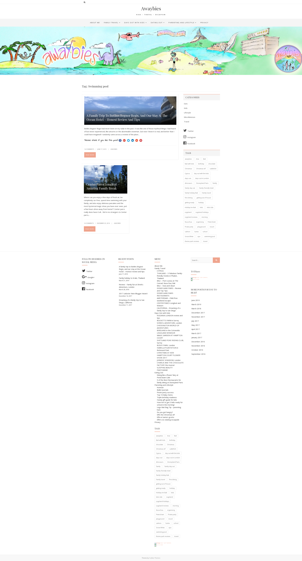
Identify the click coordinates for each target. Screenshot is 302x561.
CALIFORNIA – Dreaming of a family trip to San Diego (168, 309)
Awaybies (151, 8)
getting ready (189, 202)
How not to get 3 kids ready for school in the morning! (170, 403)
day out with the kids (201, 173)
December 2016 (198, 341)
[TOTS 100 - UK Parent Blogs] (164, 543)
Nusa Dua (188, 222)
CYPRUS (160, 271)
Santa (196, 232)
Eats (186, 103)
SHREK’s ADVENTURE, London (169, 323)
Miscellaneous (189, 117)
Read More (90, 155)
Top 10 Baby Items (165, 395)
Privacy (204, 23)
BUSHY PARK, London (166, 345)
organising (200, 222)
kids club (210, 207)
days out (188, 178)
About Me (95, 23)
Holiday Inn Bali (190, 207)
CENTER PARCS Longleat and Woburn (169, 304)
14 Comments (89, 149)
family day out (190, 188)
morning (205, 217)
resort (212, 227)
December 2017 (198, 312)
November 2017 (198, 317)
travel (205, 241)
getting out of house (204, 198)
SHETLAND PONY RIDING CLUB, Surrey (170, 341)
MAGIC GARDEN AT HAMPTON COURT (169, 336)
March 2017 (196, 333)
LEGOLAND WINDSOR (166, 333)
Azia (197, 159)
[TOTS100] (159, 545)
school (205, 232)
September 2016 (198, 354)
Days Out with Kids (134, 23)
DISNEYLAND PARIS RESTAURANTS (165, 294)
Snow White (189, 236)
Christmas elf (201, 169)
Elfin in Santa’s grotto (165, 417)
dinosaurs (188, 183)
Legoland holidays (202, 212)
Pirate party (189, 227)
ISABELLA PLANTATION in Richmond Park (167, 349)
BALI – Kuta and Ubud (166, 286)
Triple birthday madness (167, 397)
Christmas (188, 169)
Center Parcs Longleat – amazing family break (103, 186)
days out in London (202, 178)
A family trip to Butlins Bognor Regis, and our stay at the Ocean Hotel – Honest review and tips (127, 118)
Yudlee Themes (154, 558)
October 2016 (197, 350)
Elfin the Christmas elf (166, 415)
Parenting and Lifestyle (181, 23)
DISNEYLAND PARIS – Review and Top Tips (169, 289)
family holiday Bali (191, 193)
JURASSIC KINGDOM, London (168, 360)
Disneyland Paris (202, 183)
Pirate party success (165, 392)
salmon (187, 232)
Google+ (91, 277)
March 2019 (196, 304)
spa (198, 236)
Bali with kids (189, 164)
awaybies (188, 159)
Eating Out (157, 23)
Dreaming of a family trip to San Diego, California (131, 301)
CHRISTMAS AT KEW (165, 353)
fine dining (188, 198)
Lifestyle (187, 112)
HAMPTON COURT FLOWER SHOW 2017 (168, 356)
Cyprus (187, 173)
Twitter (191, 131)
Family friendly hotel (206, 188)
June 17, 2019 (102, 149)
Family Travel (111, 23)
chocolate (211, 164)
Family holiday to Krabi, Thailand (132, 278)
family (215, 183)
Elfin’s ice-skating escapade (168, 420)
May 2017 (195, 325)
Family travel (206, 193)
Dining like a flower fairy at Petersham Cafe (167, 376)
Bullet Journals (162, 390)
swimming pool (209, 236)
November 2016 (198, 346)
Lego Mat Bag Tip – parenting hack (169, 408)
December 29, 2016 (103, 223)
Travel (95, 111)
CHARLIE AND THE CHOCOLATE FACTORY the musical (170, 363)
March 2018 (196, 308)
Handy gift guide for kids (167, 400)
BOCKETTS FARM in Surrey (168, 320)
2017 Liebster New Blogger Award (133, 293)
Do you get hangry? (165, 412)
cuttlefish (213, 169)
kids (201, 207)
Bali (204, 159)
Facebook (191, 143)
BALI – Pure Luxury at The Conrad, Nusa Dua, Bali (167, 282)
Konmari (160, 387)
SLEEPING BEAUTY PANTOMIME (165, 368)
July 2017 (195, 321)
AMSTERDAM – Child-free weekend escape (167, 299)
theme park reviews (192, 241)
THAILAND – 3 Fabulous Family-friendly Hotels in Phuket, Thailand (170, 275)
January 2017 (196, 337)
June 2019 (195, 300)
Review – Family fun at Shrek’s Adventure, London (131, 285)
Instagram (191, 137)
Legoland (188, 212)
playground (201, 227)
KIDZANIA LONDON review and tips (170, 316)
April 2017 (195, 329)
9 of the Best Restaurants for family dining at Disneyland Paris (170, 381)
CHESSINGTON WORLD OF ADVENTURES (168, 326)
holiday (201, 202)
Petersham (212, 222)
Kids (88, 111)
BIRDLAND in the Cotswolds (168, 330)
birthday (201, 164)
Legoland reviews (191, 217)
